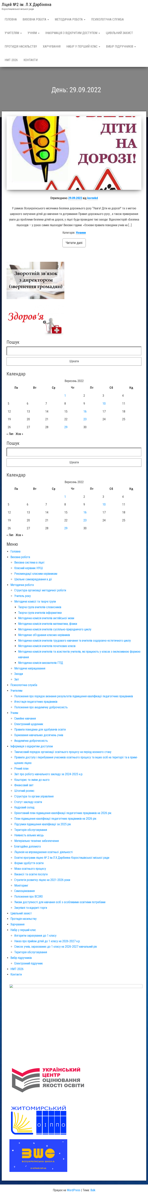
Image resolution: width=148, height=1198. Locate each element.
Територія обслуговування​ (30, 830)
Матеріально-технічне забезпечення (36, 841)
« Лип (10, 434)
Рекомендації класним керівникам (35, 574)
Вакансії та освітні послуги (31, 874)
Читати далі (74, 243)
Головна (11, 19)
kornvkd (92, 198)
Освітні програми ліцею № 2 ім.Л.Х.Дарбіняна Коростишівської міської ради (61, 857)
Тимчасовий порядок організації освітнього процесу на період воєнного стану (62, 752)
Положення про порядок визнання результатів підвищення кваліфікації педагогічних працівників (73, 696)
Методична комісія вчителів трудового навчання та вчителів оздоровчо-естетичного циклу (74, 640)
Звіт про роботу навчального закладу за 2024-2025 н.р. (48, 774)
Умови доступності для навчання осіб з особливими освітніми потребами (59, 902)
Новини (81, 232)
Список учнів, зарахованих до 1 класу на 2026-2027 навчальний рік (55, 946)
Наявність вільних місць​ (29, 835)
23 (85, 419)
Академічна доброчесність (31, 741)
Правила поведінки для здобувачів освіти (40, 729)
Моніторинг (21, 885)
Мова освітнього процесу (30, 869)
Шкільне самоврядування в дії (33, 579)
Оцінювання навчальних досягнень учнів (38, 735)
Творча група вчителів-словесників (39, 607)
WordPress (73, 1190)
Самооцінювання (24, 891)
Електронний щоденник (28, 724)
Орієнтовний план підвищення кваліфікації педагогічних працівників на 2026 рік (62, 813)
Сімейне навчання (25, 718)
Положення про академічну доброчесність (41, 707)
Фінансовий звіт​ (24, 785)
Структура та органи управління (34, 796)
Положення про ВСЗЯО (28, 896)
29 (65, 427)
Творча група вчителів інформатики (40, 613)
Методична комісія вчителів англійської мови (46, 618)
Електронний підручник (28, 963)
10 (104, 403)
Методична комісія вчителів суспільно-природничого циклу (54, 629)
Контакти (31, 60)
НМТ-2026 (11, 60)
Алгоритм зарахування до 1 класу (35, 935)
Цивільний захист (119, 33)
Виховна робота (35, 19)
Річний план (21, 768)
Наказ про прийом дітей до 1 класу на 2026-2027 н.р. (47, 941)
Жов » (19, 434)
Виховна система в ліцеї (29, 562)
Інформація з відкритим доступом (71, 33)
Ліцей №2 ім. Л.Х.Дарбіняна (26, 4)
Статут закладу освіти (28, 802)
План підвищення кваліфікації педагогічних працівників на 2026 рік (55, 818)
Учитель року (22, 596)
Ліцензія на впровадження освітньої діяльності (43, 852)
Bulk (92, 1190)
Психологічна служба (107, 19)
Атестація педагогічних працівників (35, 701)
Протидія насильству (21, 46)
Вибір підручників (120, 46)
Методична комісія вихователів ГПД (40, 663)
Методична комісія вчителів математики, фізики (47, 624)
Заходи (18, 674)
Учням (33, 33)
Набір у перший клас (82, 46)
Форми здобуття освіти (29, 863)
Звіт (16, 679)
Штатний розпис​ (24, 791)
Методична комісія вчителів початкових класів (47, 646)
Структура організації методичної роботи (40, 590)
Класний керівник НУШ (28, 568)
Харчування (52, 46)
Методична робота (69, 19)
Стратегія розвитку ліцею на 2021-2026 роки (42, 880)
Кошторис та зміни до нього (32, 780)
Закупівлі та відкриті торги (30, 908)
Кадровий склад (24, 807)
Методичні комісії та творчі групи (35, 601)
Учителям (12, 33)
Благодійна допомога (27, 846)
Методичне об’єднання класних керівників (44, 635)
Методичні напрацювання (29, 668)
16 (85, 411)
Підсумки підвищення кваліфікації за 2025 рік (42, 824)
